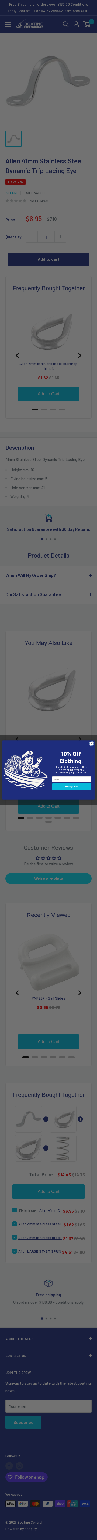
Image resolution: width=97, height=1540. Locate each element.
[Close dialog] (91, 744)
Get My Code (71, 786)
